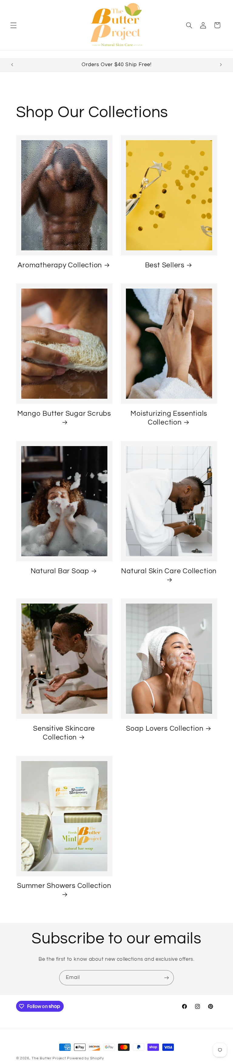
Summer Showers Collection (64, 885)
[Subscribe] (167, 977)
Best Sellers (164, 265)
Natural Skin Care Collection (169, 571)
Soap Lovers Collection (164, 728)
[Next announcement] (221, 64)
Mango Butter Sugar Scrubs (64, 413)
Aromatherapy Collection (60, 265)
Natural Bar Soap (60, 571)
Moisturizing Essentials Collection (168, 418)
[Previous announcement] (12, 64)
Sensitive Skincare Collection (64, 733)
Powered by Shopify (85, 1058)
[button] (13, 25)
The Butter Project (49, 1058)
